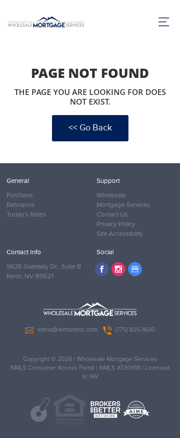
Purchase (20, 195)
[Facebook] (102, 269)
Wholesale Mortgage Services (123, 200)
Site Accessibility (120, 234)
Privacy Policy (116, 224)
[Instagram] (118, 269)
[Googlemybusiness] (135, 269)
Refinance (21, 205)
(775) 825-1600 (135, 329)
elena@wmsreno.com (68, 329)
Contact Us (112, 214)
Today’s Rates (26, 214)
